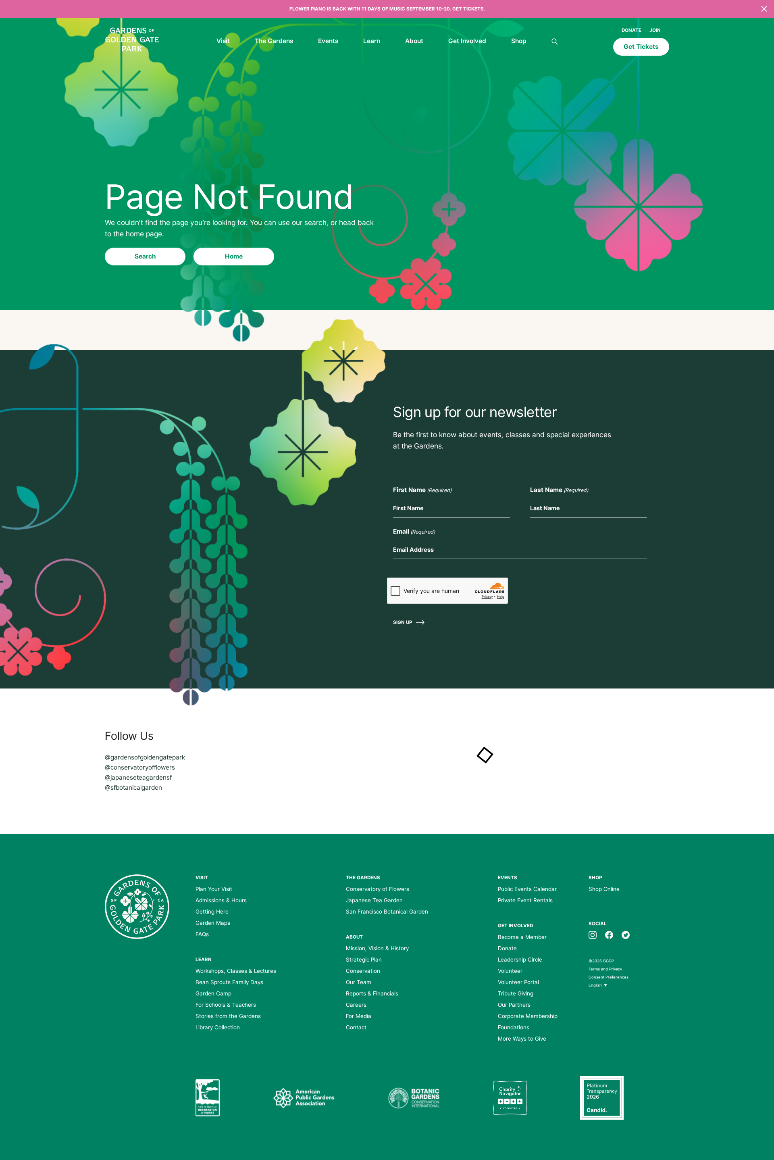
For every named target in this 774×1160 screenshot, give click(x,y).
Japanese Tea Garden (374, 900)
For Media (358, 1016)
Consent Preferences (608, 977)
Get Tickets (641, 46)
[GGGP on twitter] (626, 934)
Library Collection (218, 1027)
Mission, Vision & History (377, 948)
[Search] (554, 41)
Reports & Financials (372, 993)
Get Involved (467, 41)
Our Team (358, 982)
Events (328, 41)
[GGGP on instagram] (593, 934)
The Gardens (274, 41)
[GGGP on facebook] (609, 934)
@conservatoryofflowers (140, 767)
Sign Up (402, 622)
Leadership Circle (520, 959)
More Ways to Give (522, 1038)
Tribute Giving (515, 993)
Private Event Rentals (525, 900)
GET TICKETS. (468, 9)
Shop (518, 41)
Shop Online (604, 889)
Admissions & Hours (221, 900)
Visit (223, 41)
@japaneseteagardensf (138, 777)
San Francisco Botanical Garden (387, 911)
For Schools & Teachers (226, 1004)
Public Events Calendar (527, 889)
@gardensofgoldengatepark (145, 757)
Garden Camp (213, 993)
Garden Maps (213, 923)
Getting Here (212, 911)
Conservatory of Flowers (377, 889)
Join (655, 30)
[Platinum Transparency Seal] (602, 1098)
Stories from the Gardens (228, 1016)
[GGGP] (132, 40)
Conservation (363, 971)
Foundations (513, 1027)
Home (234, 256)
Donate (631, 30)
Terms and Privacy (605, 969)
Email (414, 531)
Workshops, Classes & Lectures (236, 971)
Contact (356, 1027)
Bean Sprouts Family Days (229, 982)
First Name (422, 490)
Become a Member (522, 937)
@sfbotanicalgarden (133, 787)
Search (145, 256)
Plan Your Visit (214, 889)
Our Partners (514, 1004)
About (414, 41)
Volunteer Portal (518, 982)
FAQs (202, 934)
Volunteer (510, 971)
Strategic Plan (364, 959)
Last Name (559, 490)
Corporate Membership (528, 1016)
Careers (356, 1004)
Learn (371, 41)
